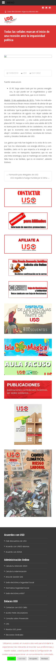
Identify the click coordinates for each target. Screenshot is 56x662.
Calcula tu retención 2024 (16, 566)
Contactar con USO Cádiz (16, 607)
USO (25, 73)
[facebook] (43, 8)
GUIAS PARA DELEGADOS (17, 613)
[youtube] (49, 8)
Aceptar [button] (11, 659)
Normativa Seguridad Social (17, 588)
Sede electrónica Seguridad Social (20, 582)
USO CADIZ (36, 73)
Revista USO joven (13, 629)
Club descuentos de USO (16, 541)
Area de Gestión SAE (14, 577)
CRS (7, 624)
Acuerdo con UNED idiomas (17, 546)
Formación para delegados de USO (22, 174)
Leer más (22, 659)
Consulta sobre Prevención (17, 618)
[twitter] (46, 8)
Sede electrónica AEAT (15, 593)
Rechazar (44, 659)
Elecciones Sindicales (14, 635)
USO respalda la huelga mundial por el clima (30, 178)
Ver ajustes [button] (33, 659)
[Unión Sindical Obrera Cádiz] (8, 19)
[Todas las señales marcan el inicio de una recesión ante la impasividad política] (28, 60)
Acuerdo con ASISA (14, 552)
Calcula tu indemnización (16, 571)
